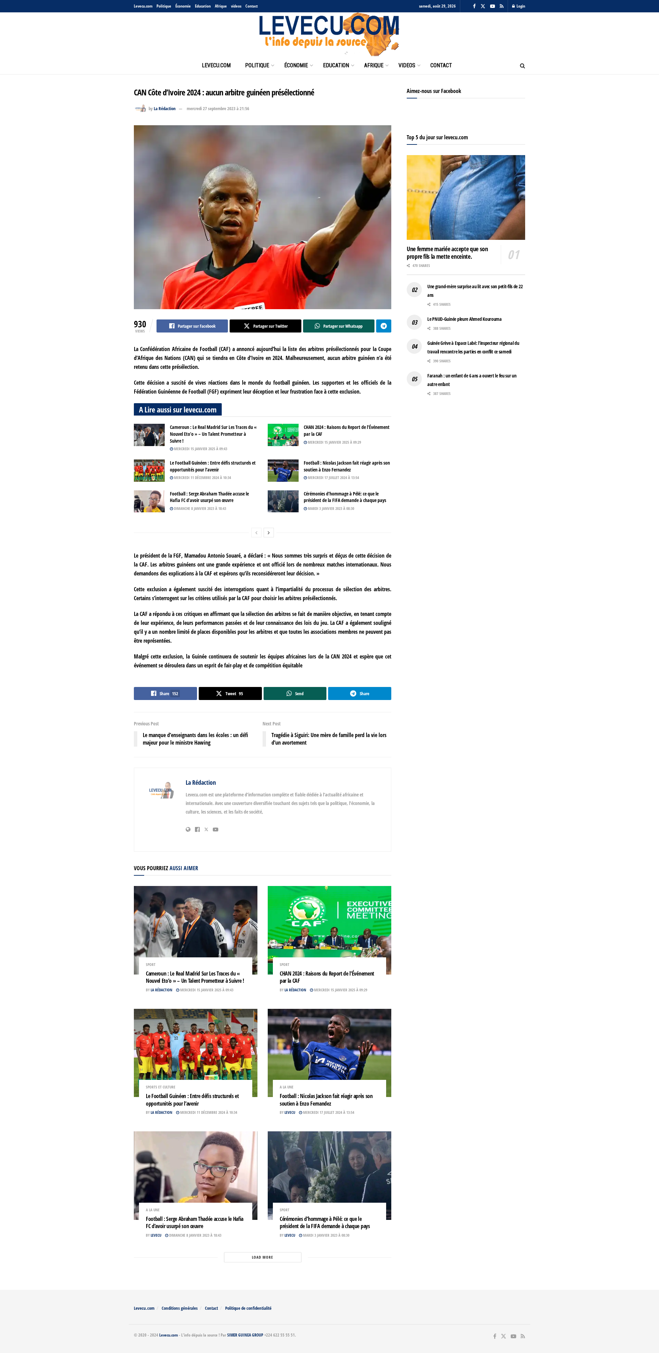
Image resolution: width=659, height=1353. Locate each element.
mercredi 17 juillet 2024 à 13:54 (333, 477)
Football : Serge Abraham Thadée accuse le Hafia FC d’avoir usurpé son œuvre (209, 497)
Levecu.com (143, 6)
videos (236, 6)
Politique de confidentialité (248, 1308)
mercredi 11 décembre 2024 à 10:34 (202, 477)
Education (203, 6)
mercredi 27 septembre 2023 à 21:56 (218, 108)
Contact (251, 6)
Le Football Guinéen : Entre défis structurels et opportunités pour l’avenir (213, 466)
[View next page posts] (269, 532)
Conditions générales (180, 1308)
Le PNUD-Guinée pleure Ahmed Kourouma (464, 319)
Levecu (290, 1112)
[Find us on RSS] (502, 6)
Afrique (221, 6)
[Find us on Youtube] (492, 6)
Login (520, 6)
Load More (262, 1257)
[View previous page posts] (256, 532)
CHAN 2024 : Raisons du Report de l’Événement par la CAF (327, 977)
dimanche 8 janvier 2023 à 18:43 (199, 508)
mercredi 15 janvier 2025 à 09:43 (200, 448)
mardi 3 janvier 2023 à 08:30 (330, 508)
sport (150, 964)
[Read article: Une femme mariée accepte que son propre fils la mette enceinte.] (466, 197)
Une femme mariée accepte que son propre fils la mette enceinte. (447, 253)
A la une (286, 1087)
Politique (164, 6)
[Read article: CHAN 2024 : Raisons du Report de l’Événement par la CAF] (283, 435)
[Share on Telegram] (383, 326)
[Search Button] (522, 65)
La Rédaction (165, 108)
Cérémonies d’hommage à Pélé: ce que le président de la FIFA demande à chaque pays (345, 497)
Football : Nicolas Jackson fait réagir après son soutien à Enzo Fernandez (347, 466)
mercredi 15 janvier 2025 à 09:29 (334, 442)
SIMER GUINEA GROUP (245, 1335)
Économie (183, 6)
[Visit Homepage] (329, 34)
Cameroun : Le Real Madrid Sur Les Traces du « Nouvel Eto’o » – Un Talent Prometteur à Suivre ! (213, 434)
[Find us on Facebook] (474, 6)
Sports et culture (160, 1087)
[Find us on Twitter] (483, 6)
